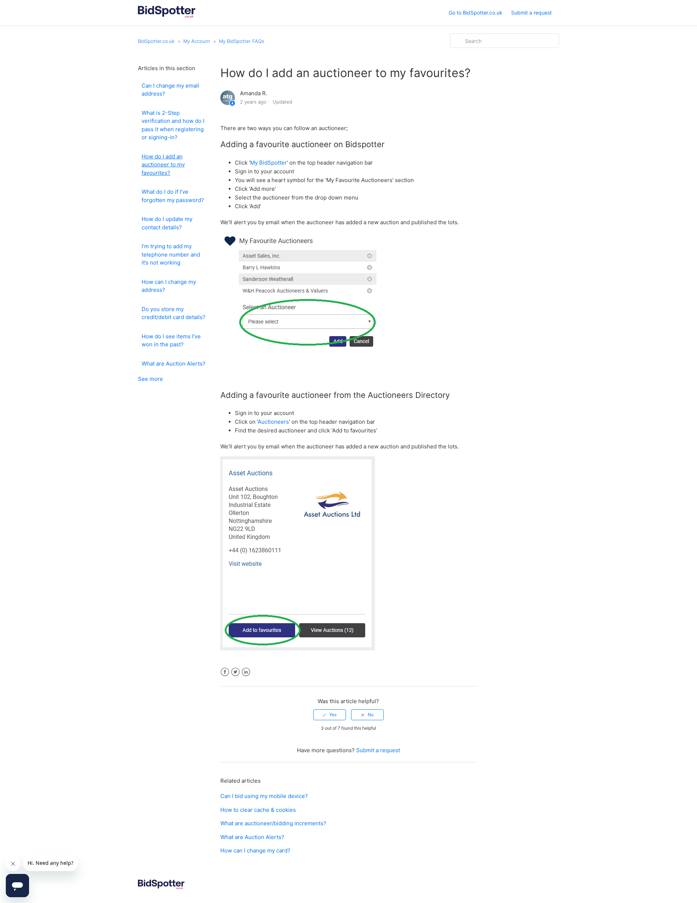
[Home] (166, 16)
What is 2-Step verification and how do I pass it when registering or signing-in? (173, 125)
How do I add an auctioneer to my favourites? (163, 164)
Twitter (235, 672)
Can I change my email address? (170, 89)
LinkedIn (245, 672)
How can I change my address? (169, 286)
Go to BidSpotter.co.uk (475, 12)
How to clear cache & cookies (258, 809)
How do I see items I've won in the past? (171, 340)
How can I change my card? (255, 850)
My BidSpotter (268, 162)
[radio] (329, 714)
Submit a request (531, 12)
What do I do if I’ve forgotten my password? (173, 195)
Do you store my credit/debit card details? (173, 313)
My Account (196, 41)
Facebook (224, 672)
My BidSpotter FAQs (241, 41)
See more (150, 378)
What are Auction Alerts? (173, 363)
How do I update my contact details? (167, 223)
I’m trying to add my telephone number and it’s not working (171, 254)
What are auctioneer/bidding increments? (273, 823)
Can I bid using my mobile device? (264, 796)
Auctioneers (273, 421)
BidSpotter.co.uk (156, 41)
